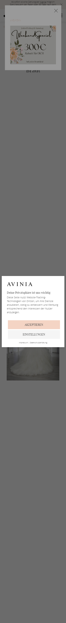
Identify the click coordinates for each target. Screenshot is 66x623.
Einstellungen (34, 334)
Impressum (23, 343)
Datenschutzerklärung (38, 343)
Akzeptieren (34, 324)
